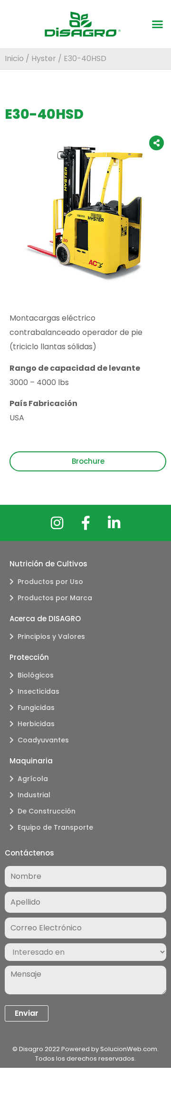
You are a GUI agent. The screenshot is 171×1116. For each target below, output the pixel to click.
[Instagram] (57, 523)
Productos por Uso (50, 581)
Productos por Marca (55, 598)
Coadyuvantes (43, 740)
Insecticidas (38, 691)
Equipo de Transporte (55, 827)
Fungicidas (36, 707)
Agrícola (33, 778)
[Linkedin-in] (114, 523)
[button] (158, 24)
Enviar (26, 1013)
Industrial (34, 795)
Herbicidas (36, 724)
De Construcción (47, 811)
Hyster (43, 58)
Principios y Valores (51, 636)
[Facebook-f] (85, 523)
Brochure (88, 461)
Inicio (14, 58)
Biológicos (36, 675)
